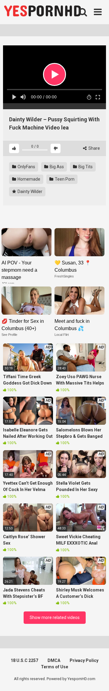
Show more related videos (55, 617)
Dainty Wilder (29, 191)
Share (94, 148)
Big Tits (85, 166)
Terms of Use (54, 666)
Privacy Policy (84, 660)
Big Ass (56, 166)
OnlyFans (26, 166)
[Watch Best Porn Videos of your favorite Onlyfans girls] (42, 12)
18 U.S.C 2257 (24, 660)
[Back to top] (98, 679)
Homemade (28, 179)
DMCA (54, 660)
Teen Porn (64, 179)
